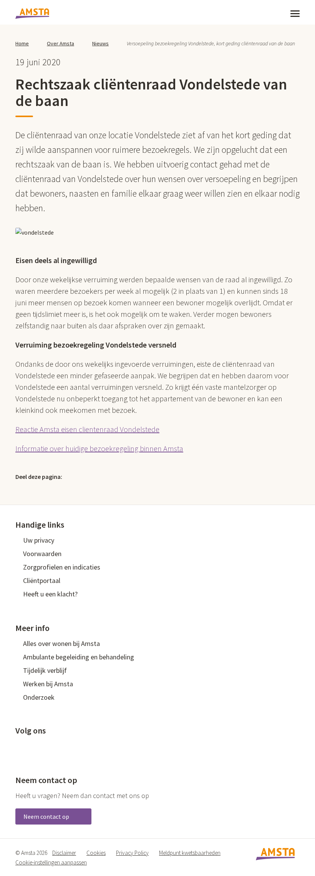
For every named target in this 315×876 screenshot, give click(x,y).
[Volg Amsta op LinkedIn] (44, 747)
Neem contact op (46, 816)
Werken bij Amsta (48, 683)
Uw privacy (38, 540)
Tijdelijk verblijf (45, 670)
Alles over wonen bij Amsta (61, 643)
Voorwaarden (42, 553)
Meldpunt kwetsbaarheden (189, 852)
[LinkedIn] (109, 476)
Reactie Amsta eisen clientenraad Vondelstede (87, 429)
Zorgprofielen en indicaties (61, 567)
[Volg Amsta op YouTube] (57, 747)
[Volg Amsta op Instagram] (70, 747)
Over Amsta (60, 43)
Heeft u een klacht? (50, 594)
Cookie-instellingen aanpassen (51, 862)
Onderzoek (39, 697)
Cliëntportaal (41, 580)
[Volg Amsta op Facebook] (19, 747)
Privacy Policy (132, 852)
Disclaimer (64, 852)
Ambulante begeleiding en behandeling (78, 656)
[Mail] (126, 476)
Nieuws (100, 43)
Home (22, 43)
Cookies (96, 852)
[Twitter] (76, 476)
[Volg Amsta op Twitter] (32, 747)
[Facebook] (93, 476)
